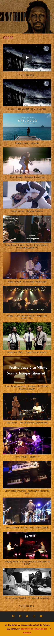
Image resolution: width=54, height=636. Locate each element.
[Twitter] (27, 616)
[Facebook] (13, 616)
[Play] (27, 57)
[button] (30, 75)
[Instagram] (34, 616)
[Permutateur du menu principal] (50, 17)
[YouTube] (41, 616)
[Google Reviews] (20, 616)
